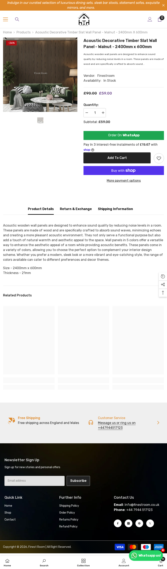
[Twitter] (150, 523)
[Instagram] (128, 523)
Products (23, 32)
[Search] (17, 19)
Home (7, 32)
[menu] (5, 19)
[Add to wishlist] (159, 158)
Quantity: (91, 105)
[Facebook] (118, 523)
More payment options (124, 181)
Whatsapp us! (149, 555)
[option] (40, 74)
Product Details (41, 209)
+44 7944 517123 (139, 510)
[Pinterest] (139, 523)
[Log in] (150, 19)
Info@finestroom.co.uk (142, 505)
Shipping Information (115, 209)
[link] (29, 380)
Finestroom (106, 76)
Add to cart (117, 158)
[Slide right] (158, 423)
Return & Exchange (76, 209)
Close (163, 5)
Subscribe (78, 481)
